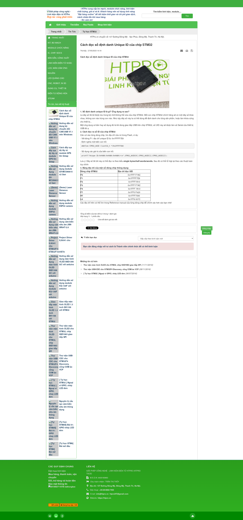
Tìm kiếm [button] (74, 24)
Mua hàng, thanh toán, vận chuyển (62, 475)
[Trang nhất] (50, 24)
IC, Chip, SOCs (55, 53)
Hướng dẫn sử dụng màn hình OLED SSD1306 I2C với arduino (66, 260)
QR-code (54, 505)
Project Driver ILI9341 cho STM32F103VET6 (60, 244)
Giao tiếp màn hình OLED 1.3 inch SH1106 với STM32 (66, 305)
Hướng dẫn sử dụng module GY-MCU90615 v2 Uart (66, 170)
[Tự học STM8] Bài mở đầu (66, 444)
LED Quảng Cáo (56, 78)
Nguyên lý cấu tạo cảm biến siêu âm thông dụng (66, 405)
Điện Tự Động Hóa (57, 93)
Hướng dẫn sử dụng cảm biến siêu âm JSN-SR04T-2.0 (66, 223)
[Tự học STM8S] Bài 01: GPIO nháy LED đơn (66, 426)
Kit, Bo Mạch (54, 43)
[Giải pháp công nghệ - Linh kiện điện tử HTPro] (61, 12)
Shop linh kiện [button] (105, 24)
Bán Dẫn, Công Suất (58, 58)
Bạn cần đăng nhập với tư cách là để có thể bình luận (120, 246)
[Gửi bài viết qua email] (182, 50)
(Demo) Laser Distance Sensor (65, 190)
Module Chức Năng (58, 48)
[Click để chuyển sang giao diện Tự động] (50, 516)
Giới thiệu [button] (61, 24)
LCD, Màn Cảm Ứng (57, 68)
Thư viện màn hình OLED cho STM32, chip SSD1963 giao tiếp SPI (66, 331)
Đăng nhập (206, 228)
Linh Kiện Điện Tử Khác (60, 63)
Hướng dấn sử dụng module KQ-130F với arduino (66, 284)
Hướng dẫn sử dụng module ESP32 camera (66, 203)
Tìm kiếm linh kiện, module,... (167, 11)
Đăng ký (206, 232)
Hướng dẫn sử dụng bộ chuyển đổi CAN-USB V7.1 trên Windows (66, 129)
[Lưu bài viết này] (192, 50)
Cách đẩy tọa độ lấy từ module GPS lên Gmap (65, 151)
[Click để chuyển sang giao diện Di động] (62, 516)
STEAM (51, 98)
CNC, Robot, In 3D (57, 83)
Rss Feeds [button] (88, 24)
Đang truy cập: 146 (69, 505)
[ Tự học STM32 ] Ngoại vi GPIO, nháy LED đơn (66, 384)
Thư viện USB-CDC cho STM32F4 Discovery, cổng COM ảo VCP (66, 362)
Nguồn (51, 73)
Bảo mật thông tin (57, 483)
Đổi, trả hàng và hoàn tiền (62, 480)
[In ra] (187, 50)
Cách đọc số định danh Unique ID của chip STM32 (61, 114)
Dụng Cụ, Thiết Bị (57, 88)
